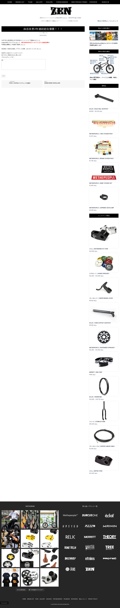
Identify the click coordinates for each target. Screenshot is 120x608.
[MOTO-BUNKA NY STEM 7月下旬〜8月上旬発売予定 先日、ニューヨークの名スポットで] (30, 558)
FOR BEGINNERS (57, 599)
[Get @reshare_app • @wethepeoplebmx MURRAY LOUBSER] (11, 519)
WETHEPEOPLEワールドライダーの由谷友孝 (34, 42)
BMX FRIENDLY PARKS (79, 2)
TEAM (36, 599)
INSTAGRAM (74, 599)
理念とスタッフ (83, 599)
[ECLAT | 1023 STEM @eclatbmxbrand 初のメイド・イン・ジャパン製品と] (30, 539)
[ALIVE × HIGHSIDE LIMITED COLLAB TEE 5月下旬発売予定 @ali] (11, 577)
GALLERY (42, 599)
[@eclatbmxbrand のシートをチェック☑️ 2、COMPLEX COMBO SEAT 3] (30, 519)
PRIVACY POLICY (93, 599)
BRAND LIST (30, 599)
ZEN (46, 32)
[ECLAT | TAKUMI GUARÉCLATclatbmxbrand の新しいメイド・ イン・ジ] (11, 558)
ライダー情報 (42, 32)
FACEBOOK (67, 599)
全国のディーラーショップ (62, 20)
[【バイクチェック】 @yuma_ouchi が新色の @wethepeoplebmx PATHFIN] (49, 519)
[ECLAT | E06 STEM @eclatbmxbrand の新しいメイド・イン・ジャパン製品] (49, 539)
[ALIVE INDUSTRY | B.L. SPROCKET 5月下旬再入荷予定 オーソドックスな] (30, 577)
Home (24, 599)
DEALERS (49, 599)
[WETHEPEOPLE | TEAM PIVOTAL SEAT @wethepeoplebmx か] (49, 558)
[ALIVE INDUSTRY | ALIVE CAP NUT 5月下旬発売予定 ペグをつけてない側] (49, 577)
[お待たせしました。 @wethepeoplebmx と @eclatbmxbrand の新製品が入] (11, 539)
